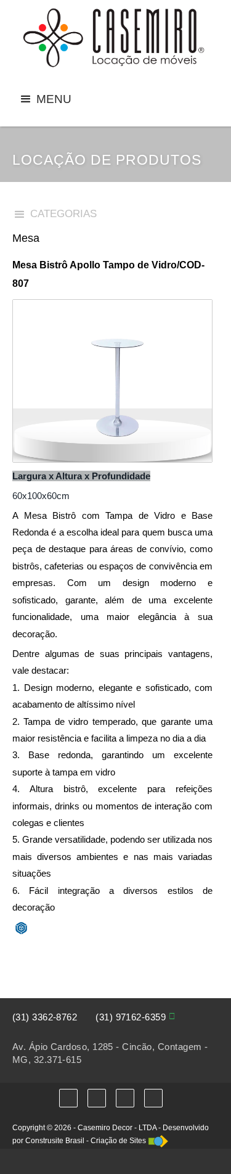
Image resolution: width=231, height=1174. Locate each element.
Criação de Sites (118, 1140)
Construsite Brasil (54, 1140)
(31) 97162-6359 (130, 1017)
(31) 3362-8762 (44, 1017)
